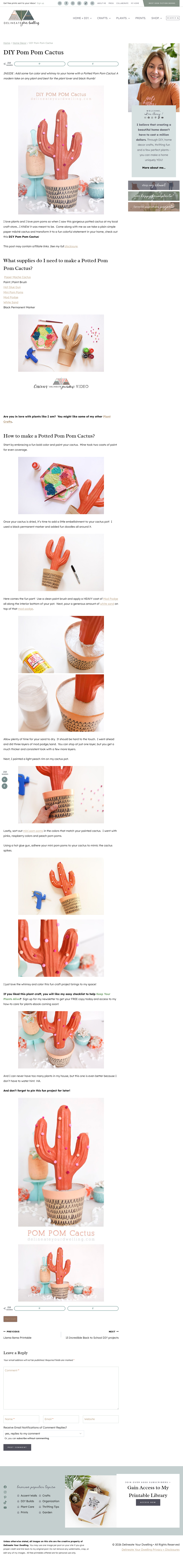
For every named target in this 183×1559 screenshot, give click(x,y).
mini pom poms (33, 831)
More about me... (154, 167)
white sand (107, 603)
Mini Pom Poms (13, 292)
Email (49, 1419)
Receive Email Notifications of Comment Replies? (35, 1427)
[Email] (60, 3)
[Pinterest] (79, 3)
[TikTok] (86, 3)
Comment (12, 1370)
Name (9, 1419)
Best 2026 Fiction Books (162, 3)
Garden (47, 1512)
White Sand (10, 302)
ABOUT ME (101, 3)
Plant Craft (10, 1319)
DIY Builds (27, 1501)
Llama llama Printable (17, 1335)
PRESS (111, 3)
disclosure (70, 246)
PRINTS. (140, 18)
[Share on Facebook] (93, 64)
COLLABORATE (122, 3)
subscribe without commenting (33, 1438)
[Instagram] (73, 3)
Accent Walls (29, 1495)
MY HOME (135, 3)
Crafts (46, 1495)
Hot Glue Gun (12, 287)
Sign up (40, 3)
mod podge (25, 608)
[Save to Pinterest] (39, 64)
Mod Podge (10, 297)
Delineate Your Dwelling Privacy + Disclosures (151, 1549)
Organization (50, 1501)
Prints (24, 1512)
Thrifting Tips (50, 1507)
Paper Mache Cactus (17, 277)
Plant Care (27, 1507)
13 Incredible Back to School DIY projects (92, 1335)
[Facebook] (66, 3)
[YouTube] (92, 3)
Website (89, 1419)
